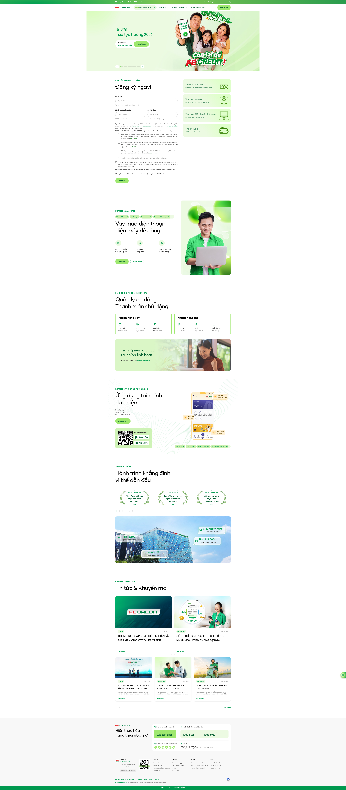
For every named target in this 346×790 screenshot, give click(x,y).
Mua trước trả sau (215, 765)
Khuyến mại (175, 770)
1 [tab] (116, 707)
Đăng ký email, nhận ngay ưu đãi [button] (125, 779)
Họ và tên (119, 96)
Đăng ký (122, 261)
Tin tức (174, 768)
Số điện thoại (152, 110)
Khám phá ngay (123, 421)
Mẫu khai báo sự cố (121, 782)
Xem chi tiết (133, 138)
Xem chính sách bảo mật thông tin (148, 779)
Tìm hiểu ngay (142, 44)
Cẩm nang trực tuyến (178, 765)
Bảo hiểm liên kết (215, 763)
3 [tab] (122, 707)
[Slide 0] (122, 217)
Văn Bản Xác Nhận (172, 126)
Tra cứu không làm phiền (198, 768)
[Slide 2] (146, 217)
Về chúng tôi (119, 2)
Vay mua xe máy (157, 765)
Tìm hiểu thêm (137, 261)
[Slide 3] (163, 217)
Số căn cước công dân (123, 110)
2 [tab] (119, 707)
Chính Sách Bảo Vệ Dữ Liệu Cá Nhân (143, 126)
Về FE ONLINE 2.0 (131, 2)
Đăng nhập (224, 7)
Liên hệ (142, 2)
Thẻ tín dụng (156, 770)
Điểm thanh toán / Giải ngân (199, 765)
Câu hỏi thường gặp (177, 763)
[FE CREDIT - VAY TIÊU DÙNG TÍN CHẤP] (123, 7)
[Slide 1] (135, 217)
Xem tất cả (227, 707)
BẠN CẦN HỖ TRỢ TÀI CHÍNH (127, 80)
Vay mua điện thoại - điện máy (161, 768)
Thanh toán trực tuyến (197, 763)
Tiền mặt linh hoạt (158, 763)
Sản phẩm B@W (215, 768)
